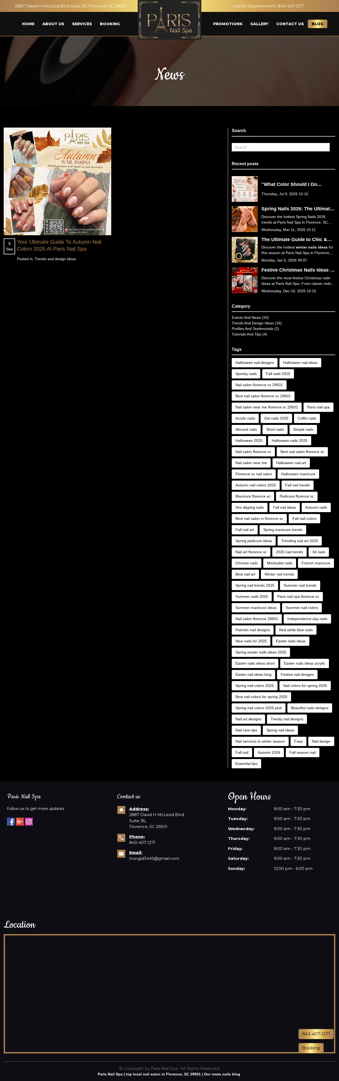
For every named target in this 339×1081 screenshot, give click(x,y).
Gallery (259, 23)
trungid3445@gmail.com (154, 858)
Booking (110, 23)
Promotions (227, 23)
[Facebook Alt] (11, 822)
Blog (317, 23)
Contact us (290, 23)
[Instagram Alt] (29, 822)
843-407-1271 (291, 5)
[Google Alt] (20, 822)
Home (28, 23)
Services (82, 23)
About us (53, 23)
